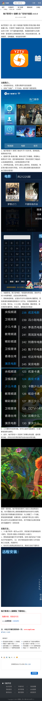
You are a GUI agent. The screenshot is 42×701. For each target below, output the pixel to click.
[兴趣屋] (5, 3)
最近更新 (21, 692)
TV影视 (8, 632)
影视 (4, 632)
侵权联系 (9, 689)
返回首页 (33, 692)
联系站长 (9, 692)
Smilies (17, 657)
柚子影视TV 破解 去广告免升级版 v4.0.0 (20, 14)
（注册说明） (15, 621)
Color (4, 657)
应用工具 (11, 9)
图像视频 (29, 7)
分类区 (38, 7)
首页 (3, 7)
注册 (33, 3)
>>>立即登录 (6, 621)
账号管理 (21, 689)
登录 (39, 3)
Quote (12, 657)
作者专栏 (21, 686)
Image (7, 657)
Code (14, 657)
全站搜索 (33, 689)
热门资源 (20, 7)
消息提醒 (33, 686)
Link (9, 657)
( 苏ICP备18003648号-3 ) (27, 699)
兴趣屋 (1, 9)
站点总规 (9, 686)
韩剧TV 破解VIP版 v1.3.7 (10, 643)
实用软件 (11, 7)
